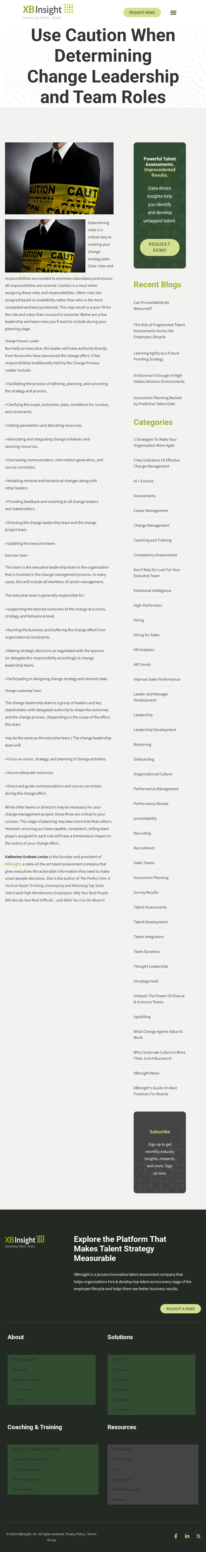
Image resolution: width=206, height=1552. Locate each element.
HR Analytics (144, 650)
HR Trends (142, 664)
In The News (22, 1390)
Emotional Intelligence (152, 590)
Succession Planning (151, 877)
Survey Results (146, 892)
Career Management (151, 510)
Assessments (145, 496)
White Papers (122, 1459)
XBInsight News (147, 1073)
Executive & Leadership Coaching (36, 1449)
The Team (20, 1370)
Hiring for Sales (147, 635)
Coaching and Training (153, 540)
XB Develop (121, 1390)
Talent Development (151, 922)
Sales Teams (144, 863)
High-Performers (148, 605)
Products (119, 1359)
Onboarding (144, 759)
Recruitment (144, 848)
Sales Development (26, 1469)
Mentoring (142, 744)
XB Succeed (121, 1400)
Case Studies (122, 1479)
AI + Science (143, 481)
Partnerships (122, 1449)
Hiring (139, 620)
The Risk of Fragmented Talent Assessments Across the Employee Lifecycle (159, 331)
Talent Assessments (150, 907)
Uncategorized (146, 981)
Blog (116, 1469)
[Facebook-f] (176, 1536)
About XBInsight (24, 1359)
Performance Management (156, 789)
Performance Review (151, 803)
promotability (145, 818)
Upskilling (142, 1017)
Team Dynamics (147, 951)
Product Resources (126, 1489)
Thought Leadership (151, 966)
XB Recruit (120, 1370)
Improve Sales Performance (157, 679)
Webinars (119, 1499)
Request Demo (160, 247)
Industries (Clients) (26, 1380)
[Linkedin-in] (187, 1536)
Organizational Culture (153, 774)
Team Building (23, 1489)
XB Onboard (121, 1380)
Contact (18, 1400)
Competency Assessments (155, 555)
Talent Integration (149, 937)
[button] (173, 12)
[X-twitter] (198, 1536)
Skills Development (26, 1479)
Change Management (151, 525)
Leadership (143, 715)
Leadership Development (155, 730)
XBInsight (13, 864)
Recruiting (142, 833)
